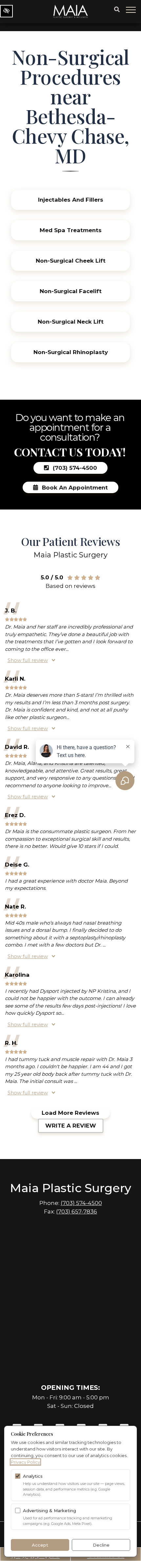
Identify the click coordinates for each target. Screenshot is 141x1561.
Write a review (70, 1125)
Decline (101, 1545)
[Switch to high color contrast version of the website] (6, 11)
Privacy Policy (25, 1462)
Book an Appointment (74, 487)
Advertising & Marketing (49, 1510)
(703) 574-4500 (74, 468)
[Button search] (117, 10)
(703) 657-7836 (76, 1211)
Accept (40, 1545)
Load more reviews (70, 1113)
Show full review (28, 660)
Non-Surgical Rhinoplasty (70, 352)
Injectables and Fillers (70, 199)
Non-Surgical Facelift (71, 291)
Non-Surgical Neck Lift (71, 321)
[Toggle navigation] (131, 10)
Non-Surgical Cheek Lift (71, 260)
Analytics (33, 1476)
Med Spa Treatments (71, 230)
